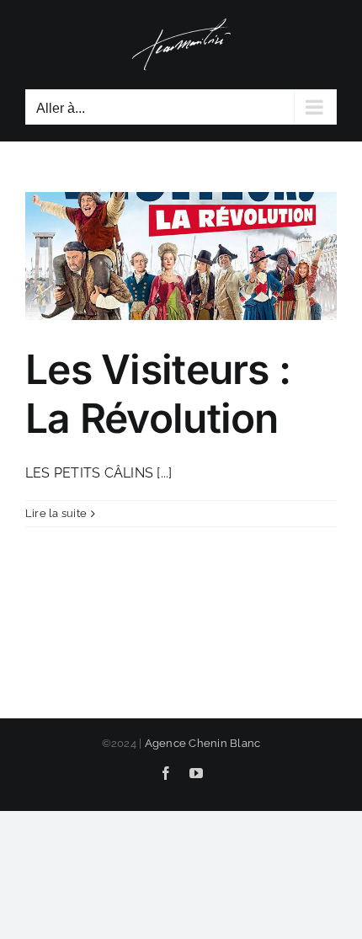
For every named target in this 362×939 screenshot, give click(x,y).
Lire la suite (56, 513)
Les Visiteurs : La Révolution (157, 393)
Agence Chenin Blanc (203, 743)
